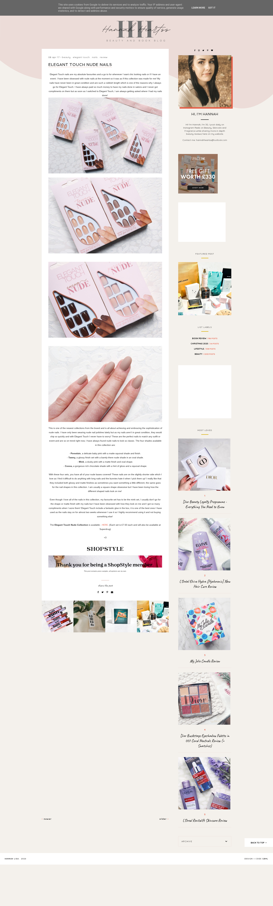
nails (95, 57)
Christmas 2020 (205, 343)
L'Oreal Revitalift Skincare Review (205, 820)
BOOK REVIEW (204, 338)
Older (163, 819)
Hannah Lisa (12, 859)
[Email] (112, 592)
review (104, 57)
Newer (47, 819)
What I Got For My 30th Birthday (204, 288)
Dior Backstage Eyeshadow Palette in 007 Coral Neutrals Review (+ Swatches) (204, 740)
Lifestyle (204, 348)
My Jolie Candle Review (205, 661)
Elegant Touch (81, 57)
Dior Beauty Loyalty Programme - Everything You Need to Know (205, 504)
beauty (66, 57)
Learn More (198, 7)
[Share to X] (103, 592)
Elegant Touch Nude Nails (80, 64)
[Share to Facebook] (98, 592)
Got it (211, 7)
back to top (258, 842)
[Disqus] (105, 689)
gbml (265, 859)
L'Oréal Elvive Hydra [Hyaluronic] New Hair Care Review (204, 584)
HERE (105, 525)
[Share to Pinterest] (107, 592)
